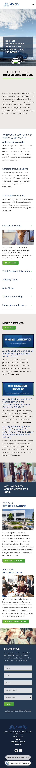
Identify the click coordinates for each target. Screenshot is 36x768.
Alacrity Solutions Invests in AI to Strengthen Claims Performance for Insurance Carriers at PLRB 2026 (17, 403)
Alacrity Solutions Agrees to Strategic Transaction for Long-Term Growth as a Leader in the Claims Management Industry (18, 432)
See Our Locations (13, 561)
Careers (18, 739)
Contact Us (18, 737)
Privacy (18, 744)
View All (9, 328)
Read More (15, 374)
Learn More (10, 263)
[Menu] (33, 4)
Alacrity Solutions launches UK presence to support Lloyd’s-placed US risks (17, 354)
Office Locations (18, 742)
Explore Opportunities (15, 621)
